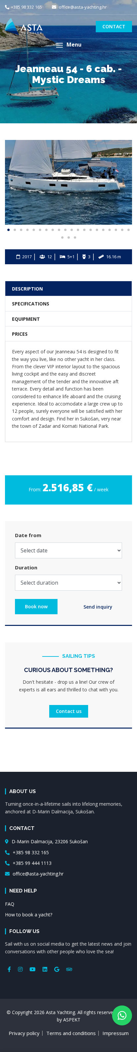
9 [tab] (59, 230)
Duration (26, 567)
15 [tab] (97, 230)
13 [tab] (84, 230)
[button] (68, 45)
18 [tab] (116, 230)
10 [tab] (65, 230)
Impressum (115, 1033)
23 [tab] (75, 237)
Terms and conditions (71, 1033)
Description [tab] (27, 289)
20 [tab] (128, 230)
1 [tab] (8, 230)
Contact (113, 26)
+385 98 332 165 (26, 7)
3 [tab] (21, 230)
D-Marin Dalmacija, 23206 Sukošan (49, 841)
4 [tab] (27, 230)
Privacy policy (24, 1033)
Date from (28, 535)
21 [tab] (62, 237)
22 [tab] (69, 237)
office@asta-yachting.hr (82, 7)
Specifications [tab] (30, 303)
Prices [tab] (20, 334)
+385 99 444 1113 (31, 863)
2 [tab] (15, 230)
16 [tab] (103, 230)
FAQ (9, 904)
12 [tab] (78, 230)
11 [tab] (71, 230)
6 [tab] (40, 230)
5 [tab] (34, 230)
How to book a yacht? (28, 914)
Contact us (68, 711)
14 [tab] (90, 230)
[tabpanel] (68, 182)
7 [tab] (46, 230)
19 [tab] (122, 230)
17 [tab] (109, 230)
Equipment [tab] (26, 319)
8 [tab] (53, 230)
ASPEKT (71, 1019)
